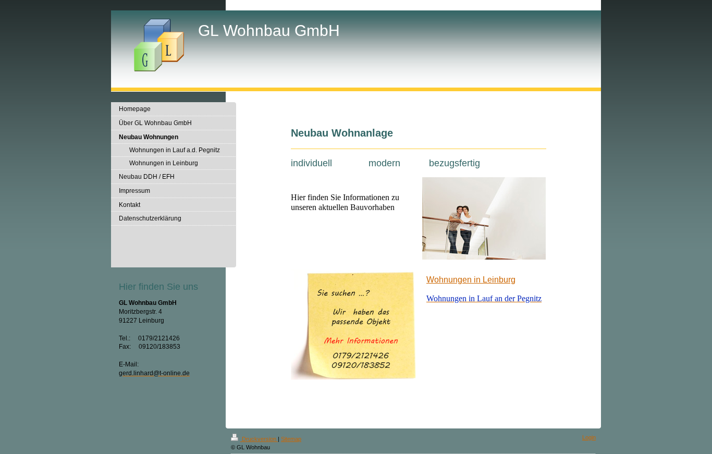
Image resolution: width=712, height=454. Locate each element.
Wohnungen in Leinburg (470, 279)
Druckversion (259, 439)
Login (589, 437)
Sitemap (291, 439)
